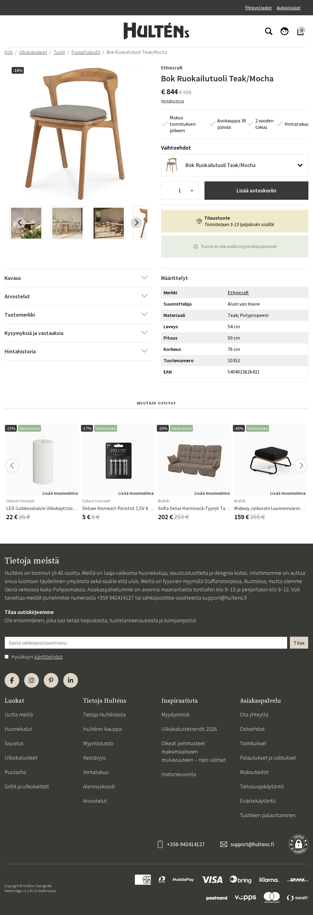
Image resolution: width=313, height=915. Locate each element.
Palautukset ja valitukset (268, 757)
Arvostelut (95, 800)
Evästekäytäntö (258, 800)
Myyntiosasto (98, 743)
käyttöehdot (48, 656)
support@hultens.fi (224, 597)
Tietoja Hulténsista (104, 714)
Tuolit (59, 52)
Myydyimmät (175, 714)
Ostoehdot (252, 728)
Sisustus (14, 743)
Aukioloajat (289, 8)
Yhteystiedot (258, 8)
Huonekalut (18, 728)
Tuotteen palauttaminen (268, 815)
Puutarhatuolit (86, 52)
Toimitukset (253, 743)
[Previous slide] (20, 222)
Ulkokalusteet (33, 52)
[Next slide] (136, 222)
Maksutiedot (254, 772)
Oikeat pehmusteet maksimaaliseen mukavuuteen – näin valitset (193, 751)
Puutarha (15, 772)
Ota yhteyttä (254, 714)
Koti (9, 52)
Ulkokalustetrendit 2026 (189, 728)
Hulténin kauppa (102, 728)
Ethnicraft (171, 68)
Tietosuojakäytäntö (262, 786)
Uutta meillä (19, 714)
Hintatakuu (96, 772)
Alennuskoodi (99, 786)
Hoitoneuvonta (178, 774)
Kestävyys (94, 757)
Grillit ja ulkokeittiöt (27, 786)
